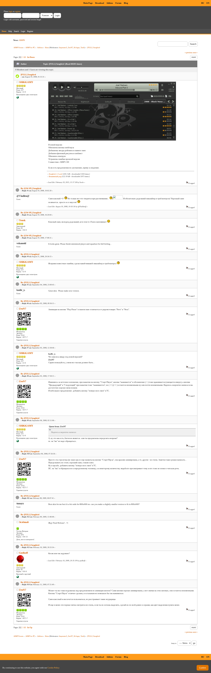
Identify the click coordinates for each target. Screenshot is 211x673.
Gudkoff (23, 552)
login (11, 11)
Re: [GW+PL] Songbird (31, 188)
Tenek (22, 220)
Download (99, 3)
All (24, 57)
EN (208, 3)
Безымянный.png (55, 176)
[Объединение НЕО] (17, 98)
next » (195, 53)
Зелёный (24, 522)
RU (202, 3)
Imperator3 (63, 47)
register (17, 11)
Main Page (88, 3)
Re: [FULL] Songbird (30, 254)
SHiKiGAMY (26, 82)
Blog (126, 3)
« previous (188, 53)
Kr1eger (77, 47)
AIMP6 (22, 40)
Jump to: (174, 643)
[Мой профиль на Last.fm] (17, 577)
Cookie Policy (53, 668)
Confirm (202, 668)
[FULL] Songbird (28, 74)
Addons (109, 3)
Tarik (82, 47)
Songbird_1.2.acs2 (55, 174)
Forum (118, 3)
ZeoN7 (70, 47)
